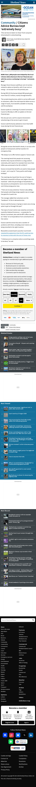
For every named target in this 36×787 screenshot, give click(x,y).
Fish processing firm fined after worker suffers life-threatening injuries (20, 420)
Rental (20, 670)
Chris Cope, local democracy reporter (18, 39)
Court (2, 651)
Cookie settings (6, 756)
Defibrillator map (24, 701)
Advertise (4, 761)
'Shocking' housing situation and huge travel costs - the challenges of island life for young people (21, 439)
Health (2, 666)
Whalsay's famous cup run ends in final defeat (20, 552)
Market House (23, 653)
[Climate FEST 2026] (18, 131)
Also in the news (5, 629)
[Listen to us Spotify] (10, 741)
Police (2, 676)
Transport (3, 687)
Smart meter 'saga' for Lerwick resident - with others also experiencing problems (20, 350)
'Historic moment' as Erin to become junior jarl (21, 445)
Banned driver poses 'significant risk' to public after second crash (20, 408)
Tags (20, 690)
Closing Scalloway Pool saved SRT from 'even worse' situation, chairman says (20, 564)
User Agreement (6, 767)
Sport (2, 685)
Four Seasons (22, 641)
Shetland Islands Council (25, 648)
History (3, 668)
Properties (22, 666)
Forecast (21, 682)
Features (22, 630)
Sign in (26, 722)
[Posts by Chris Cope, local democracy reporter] (4, 40)
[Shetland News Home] (18, 4)
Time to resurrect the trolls (16, 456)
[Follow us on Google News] (21, 741)
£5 (10, 300)
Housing (3, 670)
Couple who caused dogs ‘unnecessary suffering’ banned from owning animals (20, 426)
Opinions (4, 695)
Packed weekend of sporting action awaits (21, 582)
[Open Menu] (2, 2)
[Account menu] (34, 2)
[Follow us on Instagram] (11, 735)
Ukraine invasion (5, 689)
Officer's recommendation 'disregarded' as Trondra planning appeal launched (21, 463)
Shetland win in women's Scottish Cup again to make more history (20, 527)
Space (2, 683)
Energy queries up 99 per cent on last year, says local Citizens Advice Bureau (21, 337)
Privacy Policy (5, 770)
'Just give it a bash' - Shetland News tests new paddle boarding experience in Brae (21, 570)
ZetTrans (21, 655)
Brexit (2, 636)
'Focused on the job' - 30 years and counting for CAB (21, 343)
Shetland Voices (23, 636)
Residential (22, 668)
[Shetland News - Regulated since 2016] (18, 748)
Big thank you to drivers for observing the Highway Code (21, 475)
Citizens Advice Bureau (14, 327)
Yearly (30, 294)
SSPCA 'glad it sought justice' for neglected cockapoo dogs (21, 451)
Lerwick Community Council (13, 329)
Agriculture (4, 631)
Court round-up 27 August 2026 (17, 413)
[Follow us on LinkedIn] (31, 735)
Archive (21, 688)
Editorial (21, 627)
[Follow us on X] (24, 735)
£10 (21, 300)
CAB (7, 327)
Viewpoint (3, 701)
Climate (3, 640)
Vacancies (21, 660)
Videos (21, 697)
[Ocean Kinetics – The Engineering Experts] (18, 11)
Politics (3, 678)
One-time (6, 294)
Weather (3, 691)
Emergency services (6, 657)
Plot (20, 674)
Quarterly (22, 294)
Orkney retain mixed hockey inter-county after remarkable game (20, 546)
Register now (9, 722)
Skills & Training (23, 662)
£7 (16, 300)
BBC (20, 651)
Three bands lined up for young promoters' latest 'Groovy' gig (21, 521)
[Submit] (33, 620)
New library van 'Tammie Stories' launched (21, 576)
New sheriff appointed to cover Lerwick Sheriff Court (20, 469)
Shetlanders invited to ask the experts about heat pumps (20, 356)
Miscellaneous (23, 677)
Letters (3, 697)
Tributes (21, 634)
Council (3, 648)
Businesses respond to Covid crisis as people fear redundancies (19, 368)
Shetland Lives (23, 639)
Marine (3, 672)
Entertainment (5, 661)
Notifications (23, 764)
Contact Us (4, 758)
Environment (4, 663)
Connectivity (4, 644)
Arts (2, 633)
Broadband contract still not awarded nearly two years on (20, 515)
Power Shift (4, 681)
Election (3, 655)
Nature (3, 674)
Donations (22, 761)
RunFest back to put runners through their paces (21, 533)
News (2, 627)
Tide (20, 684)
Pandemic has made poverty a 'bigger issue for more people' (21, 362)
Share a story (5, 764)
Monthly (14, 294)
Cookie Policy (23, 756)
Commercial (23, 644)
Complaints (22, 758)
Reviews (3, 699)
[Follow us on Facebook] (5, 735)
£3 (5, 300)
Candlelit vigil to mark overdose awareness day (21, 539)
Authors (21, 692)
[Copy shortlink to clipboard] (16, 45)
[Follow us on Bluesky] (18, 735)
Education (3, 653)
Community (8, 22)
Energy (3, 659)
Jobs (20, 658)
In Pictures (22, 632)
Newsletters (22, 694)
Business (3, 638)
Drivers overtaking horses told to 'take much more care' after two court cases (20, 432)
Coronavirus (4, 646)
